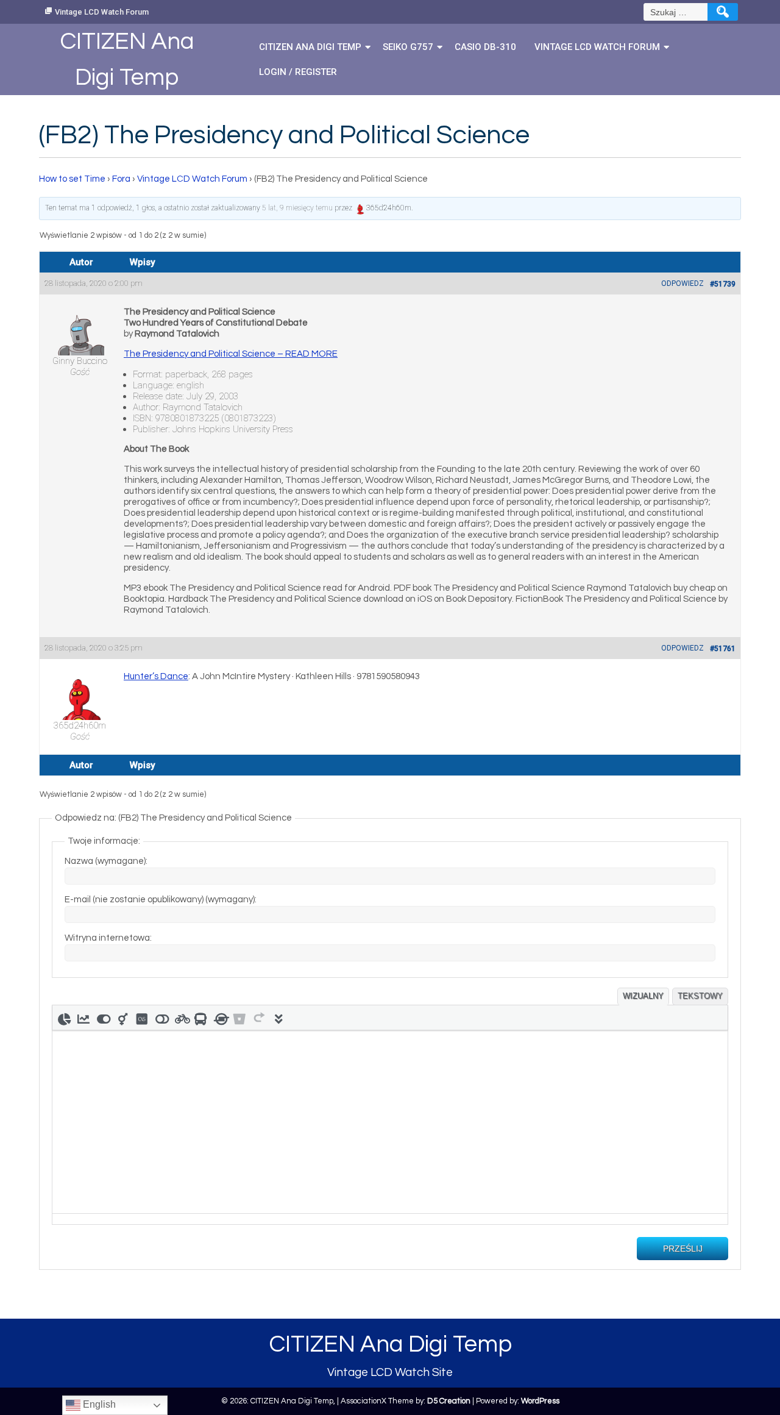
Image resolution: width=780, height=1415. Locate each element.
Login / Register (298, 71)
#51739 (723, 284)
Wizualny (643, 995)
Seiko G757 (408, 46)
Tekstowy (700, 995)
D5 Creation (448, 1401)
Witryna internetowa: (108, 938)
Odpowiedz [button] (682, 283)
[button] (64, 1017)
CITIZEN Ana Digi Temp (310, 46)
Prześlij (683, 1248)
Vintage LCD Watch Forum (102, 11)
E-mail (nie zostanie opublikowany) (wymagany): (161, 899)
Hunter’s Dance (156, 676)
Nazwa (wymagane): (106, 861)
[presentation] (64, 1017)
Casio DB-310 (485, 46)
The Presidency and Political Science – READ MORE (231, 353)
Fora (121, 179)
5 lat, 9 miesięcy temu (297, 208)
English (98, 1404)
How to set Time (72, 179)
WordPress (540, 1401)
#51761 (723, 648)
